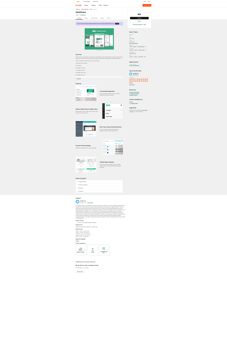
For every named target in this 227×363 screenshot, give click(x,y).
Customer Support (87, 1)
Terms (132, 111)
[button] (79, 18)
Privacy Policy (144, 110)
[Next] (122, 39)
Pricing (100, 5)
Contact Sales (95, 1)
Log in (145, 1)
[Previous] (77, 39)
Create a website (147, 5)
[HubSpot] (79, 5)
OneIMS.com (83, 14)
